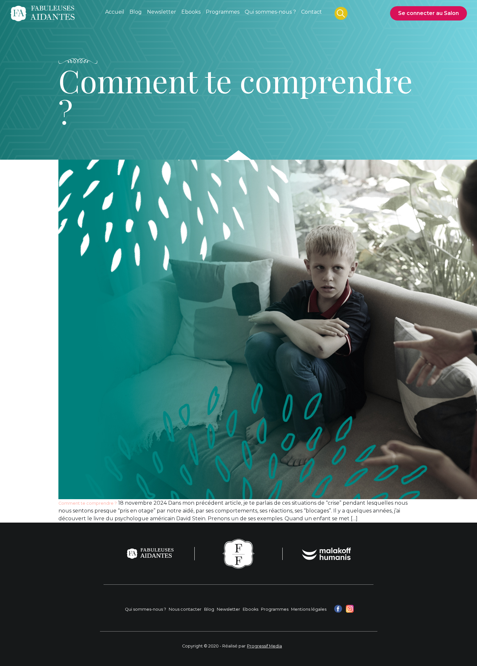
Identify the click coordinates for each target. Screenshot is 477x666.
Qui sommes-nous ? (145, 609)
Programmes (274, 609)
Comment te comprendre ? (87, 503)
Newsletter (228, 609)
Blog (209, 609)
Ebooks (250, 609)
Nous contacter (185, 609)
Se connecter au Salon (428, 13)
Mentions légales (308, 609)
